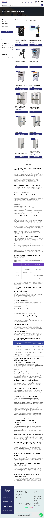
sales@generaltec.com (23, 497)
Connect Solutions (26, 515)
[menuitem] (22, 2)
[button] (29, 2)
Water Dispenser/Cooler (7, 57)
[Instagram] (21, 503)
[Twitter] (19, 503)
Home (2, 11)
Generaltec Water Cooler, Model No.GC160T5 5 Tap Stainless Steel (35, 108)
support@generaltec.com (23, 499)
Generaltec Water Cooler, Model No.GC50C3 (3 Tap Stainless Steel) (35, 152)
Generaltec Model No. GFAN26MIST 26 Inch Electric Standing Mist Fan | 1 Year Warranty (35, 40)
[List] (17, 20)
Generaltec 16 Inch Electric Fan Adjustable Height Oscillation (20, 62)
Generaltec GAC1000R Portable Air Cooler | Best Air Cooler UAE (21, 84)
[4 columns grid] (15, 20)
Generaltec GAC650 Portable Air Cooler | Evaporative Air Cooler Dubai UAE (35, 84)
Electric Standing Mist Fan (7, 49)
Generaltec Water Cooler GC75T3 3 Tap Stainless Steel (21, 153)
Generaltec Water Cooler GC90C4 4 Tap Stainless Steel (36, 129)
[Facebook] (17, 503)
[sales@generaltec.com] (16, 497)
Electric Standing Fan (7, 47)
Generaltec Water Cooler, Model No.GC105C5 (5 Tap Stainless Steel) (20, 107)
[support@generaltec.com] (16, 499)
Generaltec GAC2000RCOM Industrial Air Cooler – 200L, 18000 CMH (20, 40)
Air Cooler (7, 45)
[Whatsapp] (23, 503)
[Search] (42, 5)
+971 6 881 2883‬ (20, 495)
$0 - (4, 21)
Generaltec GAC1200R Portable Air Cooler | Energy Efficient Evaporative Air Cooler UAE (35, 62)
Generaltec (16, 173)
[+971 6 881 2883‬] (16, 494)
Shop (5, 11)
